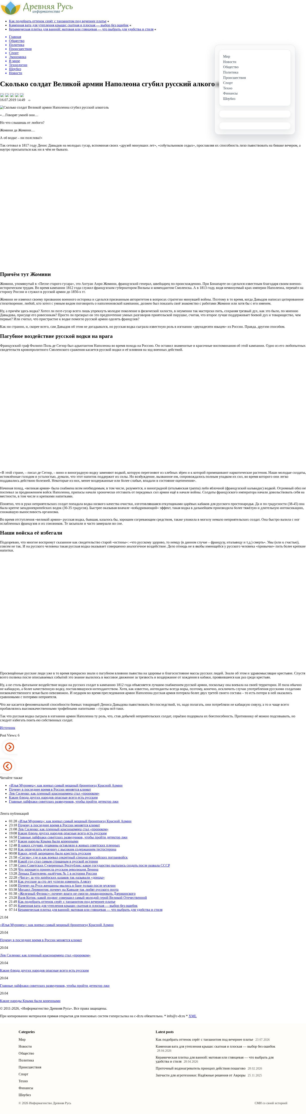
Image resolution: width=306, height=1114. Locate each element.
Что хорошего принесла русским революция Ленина (58, 869)
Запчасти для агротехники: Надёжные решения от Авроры (201, 1075)
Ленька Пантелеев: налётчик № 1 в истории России (57, 873)
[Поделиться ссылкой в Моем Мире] (17, 95)
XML (193, 1016)
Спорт (23, 1074)
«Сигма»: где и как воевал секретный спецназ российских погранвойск (73, 857)
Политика (26, 1060)
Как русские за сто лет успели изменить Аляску (54, 881)
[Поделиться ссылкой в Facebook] (7, 95)
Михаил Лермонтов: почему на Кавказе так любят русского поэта (68, 889)
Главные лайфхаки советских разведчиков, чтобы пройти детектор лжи (64, 801)
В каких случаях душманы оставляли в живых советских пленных (69, 845)
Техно (23, 1081)
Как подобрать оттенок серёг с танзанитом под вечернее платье (57, 21)
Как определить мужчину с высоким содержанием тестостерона (67, 849)
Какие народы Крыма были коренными (48, 841)
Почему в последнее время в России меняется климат (50, 789)
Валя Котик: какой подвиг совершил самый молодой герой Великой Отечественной (82, 897)
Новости (25, 1046)
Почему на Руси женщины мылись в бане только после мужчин (67, 885)
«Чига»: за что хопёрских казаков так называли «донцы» (61, 877)
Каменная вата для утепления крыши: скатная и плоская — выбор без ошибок (69, 25)
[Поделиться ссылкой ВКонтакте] (2, 95)
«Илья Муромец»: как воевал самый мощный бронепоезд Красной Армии (66, 785)
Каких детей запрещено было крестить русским (54, 853)
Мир (22, 1039)
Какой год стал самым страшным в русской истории (58, 861)
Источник (7, 728)
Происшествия (30, 1067)
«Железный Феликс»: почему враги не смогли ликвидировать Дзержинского (77, 893)
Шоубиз (25, 1095)
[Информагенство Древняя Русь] (36, 14)
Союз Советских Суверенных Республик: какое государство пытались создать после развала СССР (94, 865)
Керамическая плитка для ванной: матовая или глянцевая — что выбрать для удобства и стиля (81, 29)
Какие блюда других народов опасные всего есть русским (53, 797)
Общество (26, 1053)
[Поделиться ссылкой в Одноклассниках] (22, 95)
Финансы (26, 1088)
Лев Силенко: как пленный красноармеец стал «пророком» (54, 793)
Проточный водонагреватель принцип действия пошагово (201, 1068)
